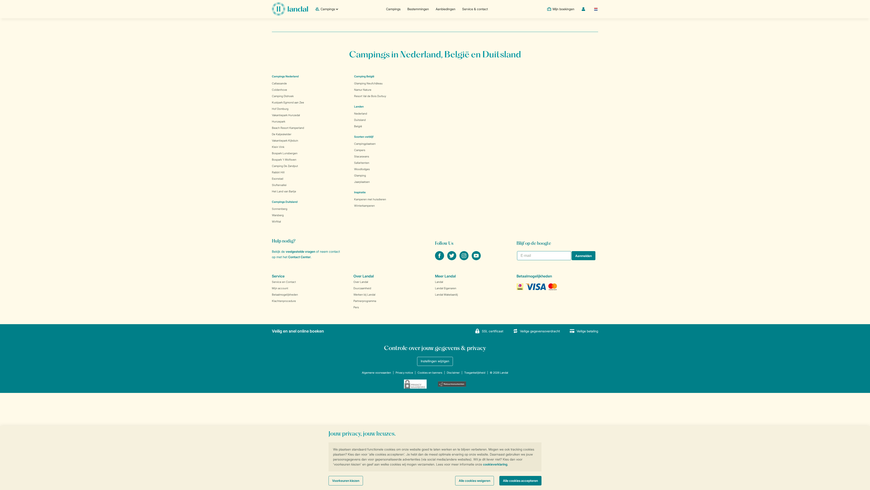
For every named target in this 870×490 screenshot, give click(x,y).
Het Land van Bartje (284, 191)
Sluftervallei (279, 185)
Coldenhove (279, 89)
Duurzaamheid (362, 288)
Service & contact (475, 9)
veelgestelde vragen (300, 251)
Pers (356, 307)
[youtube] (476, 259)
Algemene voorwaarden (376, 372)
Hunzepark (278, 121)
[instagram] (464, 259)
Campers (359, 150)
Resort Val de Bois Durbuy (370, 96)
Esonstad (277, 178)
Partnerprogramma (364, 301)
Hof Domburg (280, 108)
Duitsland (360, 120)
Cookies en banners (430, 372)
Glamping (360, 175)
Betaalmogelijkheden (285, 294)
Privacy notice (404, 372)
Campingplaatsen (365, 143)
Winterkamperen (364, 205)
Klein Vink (278, 147)
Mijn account (280, 288)
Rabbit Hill (278, 172)
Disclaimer (453, 372)
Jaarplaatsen (362, 182)
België (358, 126)
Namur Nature (362, 89)
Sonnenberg (279, 209)
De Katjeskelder (281, 134)
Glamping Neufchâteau (368, 83)
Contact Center (299, 257)
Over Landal (360, 282)
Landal (439, 282)
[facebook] (440, 259)
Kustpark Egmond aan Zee (288, 102)
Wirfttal (276, 221)
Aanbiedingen (445, 9)
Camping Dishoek (283, 96)
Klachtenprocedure (284, 301)
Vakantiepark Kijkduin (285, 140)
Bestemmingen (418, 9)
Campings (393, 9)
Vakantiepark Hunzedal (286, 115)
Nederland (360, 113)
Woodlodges (362, 169)
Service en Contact (284, 282)
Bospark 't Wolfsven (284, 159)
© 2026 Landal (499, 372)
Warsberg (278, 215)
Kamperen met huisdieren (370, 199)
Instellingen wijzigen (435, 361)
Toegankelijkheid (474, 372)
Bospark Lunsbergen (284, 153)
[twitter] (452, 259)
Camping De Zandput (285, 166)
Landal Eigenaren (445, 288)
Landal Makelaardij (446, 294)
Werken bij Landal (364, 294)
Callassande (279, 83)
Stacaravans (361, 156)
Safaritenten (361, 162)
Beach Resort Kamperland (288, 128)
